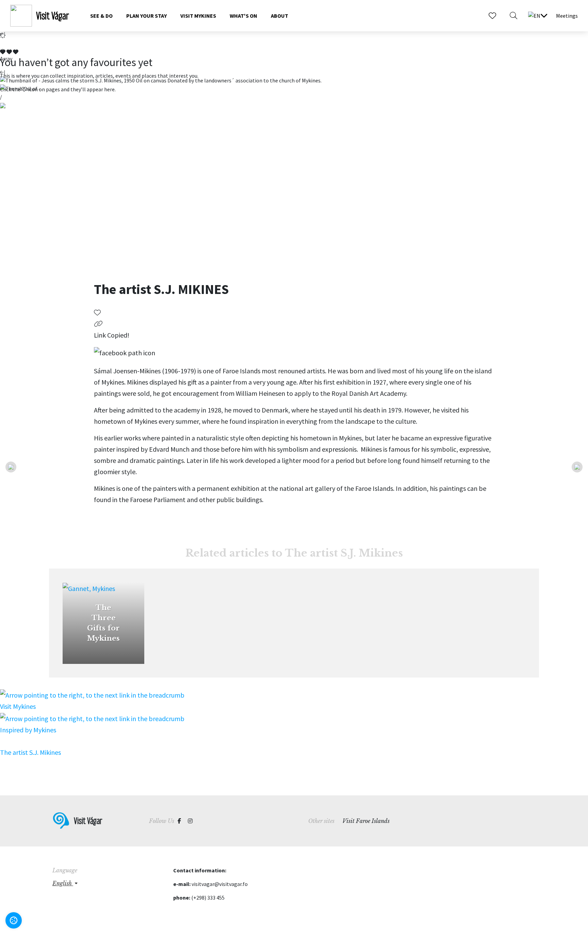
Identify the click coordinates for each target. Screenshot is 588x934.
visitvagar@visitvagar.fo (220, 884)
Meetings (567, 15)
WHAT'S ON (243, 15)
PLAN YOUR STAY (146, 15)
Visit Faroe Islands (366, 821)
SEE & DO (101, 15)
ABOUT (279, 15)
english (62, 883)
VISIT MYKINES (198, 15)
